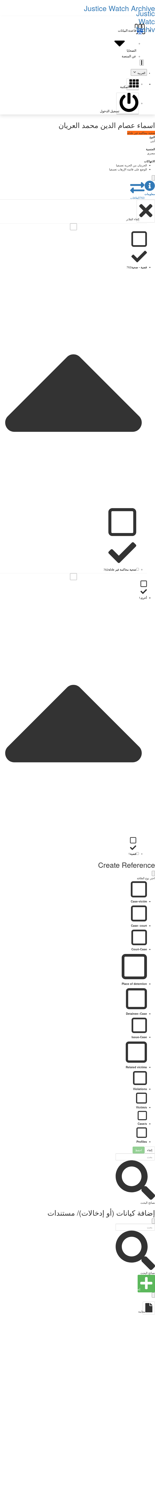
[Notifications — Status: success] (142, 63)
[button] (150, 188)
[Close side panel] (153, 177)
